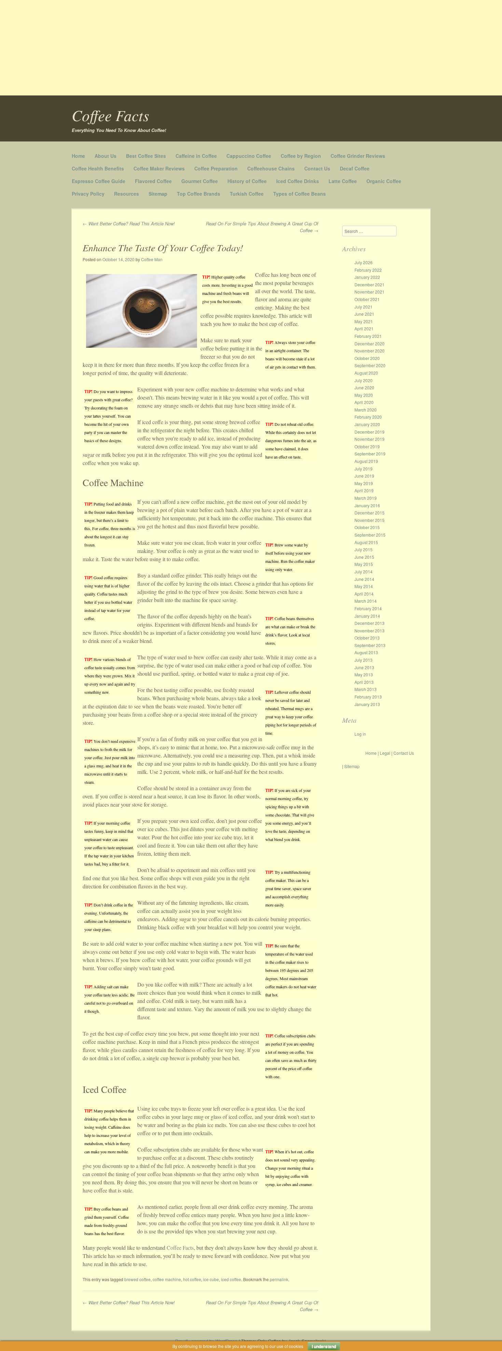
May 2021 (363, 321)
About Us (105, 155)
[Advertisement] (205, 47)
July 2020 (363, 380)
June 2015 (364, 557)
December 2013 (369, 623)
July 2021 (363, 307)
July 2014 (363, 571)
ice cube (211, 1279)
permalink (279, 1279)
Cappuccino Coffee (248, 155)
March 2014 (365, 601)
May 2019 (363, 483)
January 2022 (367, 277)
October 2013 (367, 638)
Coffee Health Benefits (98, 168)
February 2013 (368, 697)
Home (78, 155)
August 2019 (366, 461)
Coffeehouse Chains (271, 168)
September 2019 (370, 453)
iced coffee (231, 1279)
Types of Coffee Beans (299, 193)
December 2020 (369, 343)
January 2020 (367, 424)
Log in (360, 734)
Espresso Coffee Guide (98, 181)
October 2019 (367, 446)
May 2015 (363, 564)
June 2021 (364, 314)
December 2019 (369, 432)
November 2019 (369, 439)
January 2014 (367, 616)
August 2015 (366, 542)
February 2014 (368, 608)
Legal (385, 753)
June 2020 (364, 387)
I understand (324, 1346)
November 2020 (369, 351)
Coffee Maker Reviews (159, 168)
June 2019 (364, 476)
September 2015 (370, 535)
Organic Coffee (383, 181)
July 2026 (363, 262)
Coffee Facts (110, 115)
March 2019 (365, 498)
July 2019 (363, 468)
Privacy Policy (88, 193)
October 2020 (367, 358)
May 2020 (363, 395)
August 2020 (366, 373)
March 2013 (365, 689)
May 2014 (363, 586)
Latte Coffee (343, 181)
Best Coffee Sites (146, 155)
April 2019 (364, 490)
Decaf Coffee (354, 168)
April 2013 (364, 682)
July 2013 (363, 660)
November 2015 (369, 520)
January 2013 (367, 704)
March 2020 (365, 409)
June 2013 (364, 667)
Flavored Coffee (153, 181)
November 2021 (369, 292)
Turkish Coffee (247, 193)
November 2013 (369, 630)
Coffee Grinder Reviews (358, 155)
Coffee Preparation (216, 168)
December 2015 (369, 512)
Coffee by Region (301, 155)
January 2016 (367, 505)
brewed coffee (137, 1279)
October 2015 (367, 527)
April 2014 (364, 594)
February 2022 (368, 270)
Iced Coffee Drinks (297, 181)
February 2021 (368, 336)
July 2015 (363, 549)
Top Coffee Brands (198, 193)
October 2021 (367, 299)
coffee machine (167, 1279)
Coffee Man (152, 259)
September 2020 (370, 365)
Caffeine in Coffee (196, 155)
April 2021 (364, 328)
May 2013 (363, 674)
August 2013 (366, 652)
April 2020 (364, 402)
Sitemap (158, 193)
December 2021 (369, 284)
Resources (126, 193)
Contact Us (317, 168)
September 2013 (370, 645)
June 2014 (364, 579)
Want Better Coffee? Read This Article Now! (129, 223)
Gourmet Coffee (199, 181)
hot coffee (192, 1279)
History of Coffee (247, 181)
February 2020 (368, 417)
